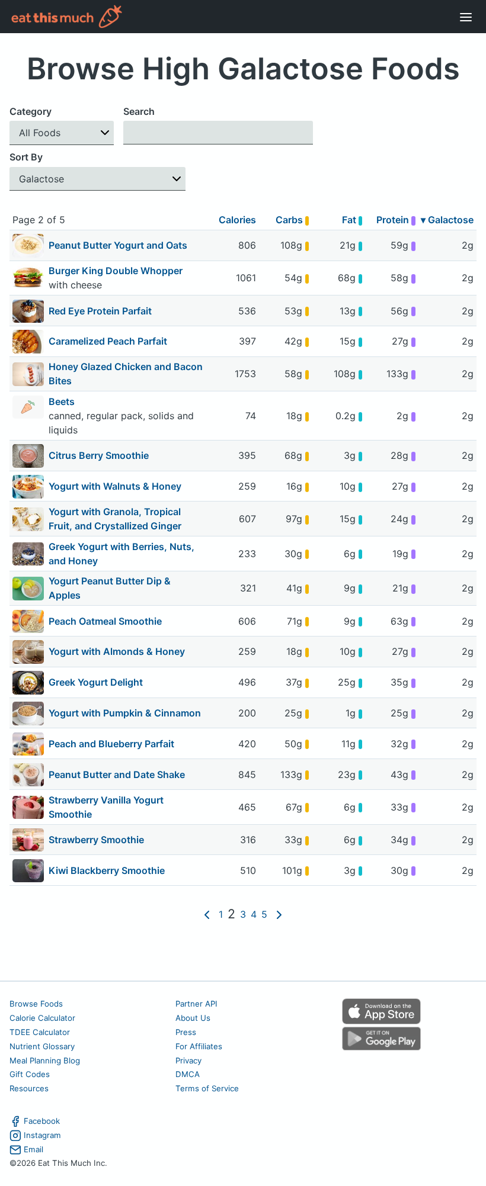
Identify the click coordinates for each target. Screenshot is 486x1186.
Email (33, 1149)
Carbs (290, 220)
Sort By (26, 157)
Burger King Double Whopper (117, 271)
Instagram (42, 1135)
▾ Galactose (447, 220)
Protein (393, 220)
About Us (192, 1018)
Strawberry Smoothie (96, 840)
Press (185, 1032)
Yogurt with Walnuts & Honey (115, 486)
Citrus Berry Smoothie (99, 455)
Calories (237, 220)
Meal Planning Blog (44, 1060)
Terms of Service (207, 1088)
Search (139, 111)
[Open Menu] (466, 16)
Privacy (188, 1060)
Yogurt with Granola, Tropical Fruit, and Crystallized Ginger (115, 519)
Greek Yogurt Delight (96, 682)
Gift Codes (29, 1074)
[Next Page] (279, 914)
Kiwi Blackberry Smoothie (107, 870)
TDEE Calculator (39, 1032)
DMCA (187, 1074)
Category (30, 111)
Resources (29, 1088)
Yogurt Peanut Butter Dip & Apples (110, 588)
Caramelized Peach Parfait (108, 341)
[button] (61, 133)
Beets (63, 401)
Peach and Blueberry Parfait (111, 744)
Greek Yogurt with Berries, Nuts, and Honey (121, 554)
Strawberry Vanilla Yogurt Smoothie (106, 807)
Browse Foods (36, 1003)
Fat (350, 220)
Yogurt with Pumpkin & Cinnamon (125, 713)
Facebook (42, 1121)
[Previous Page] (207, 914)
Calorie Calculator (42, 1018)
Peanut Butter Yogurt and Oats (118, 245)
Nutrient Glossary (42, 1046)
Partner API (196, 1003)
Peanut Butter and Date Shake (117, 774)
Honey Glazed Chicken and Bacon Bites (126, 374)
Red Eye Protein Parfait (100, 311)
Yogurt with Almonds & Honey (117, 651)
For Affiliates (198, 1046)
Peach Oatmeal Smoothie (105, 621)
